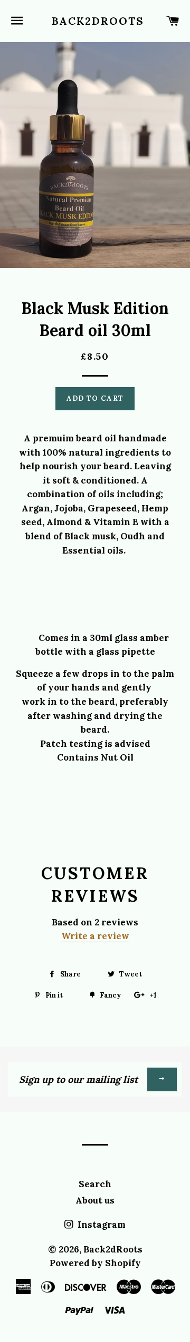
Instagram (100, 1224)
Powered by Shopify (95, 1263)
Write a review (95, 936)
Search (95, 1184)
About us (95, 1200)
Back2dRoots (95, 20)
